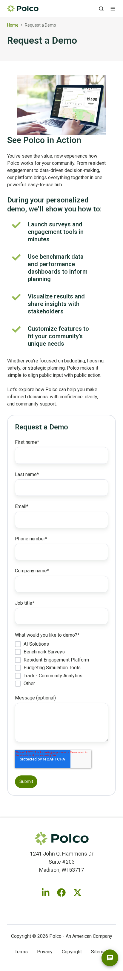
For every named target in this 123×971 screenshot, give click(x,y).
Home (13, 25)
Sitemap (99, 952)
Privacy (45, 952)
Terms (21, 952)
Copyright (72, 952)
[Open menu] (113, 9)
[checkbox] (61, 663)
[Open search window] (101, 9)
